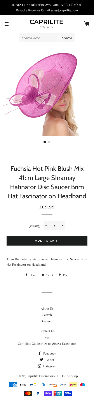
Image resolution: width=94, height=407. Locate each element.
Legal (47, 337)
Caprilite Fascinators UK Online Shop (52, 376)
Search (47, 315)
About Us (47, 308)
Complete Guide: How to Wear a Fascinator (47, 344)
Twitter (49, 360)
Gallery (47, 321)
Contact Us (47, 331)
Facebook (49, 353)
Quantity (34, 226)
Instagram (49, 366)
